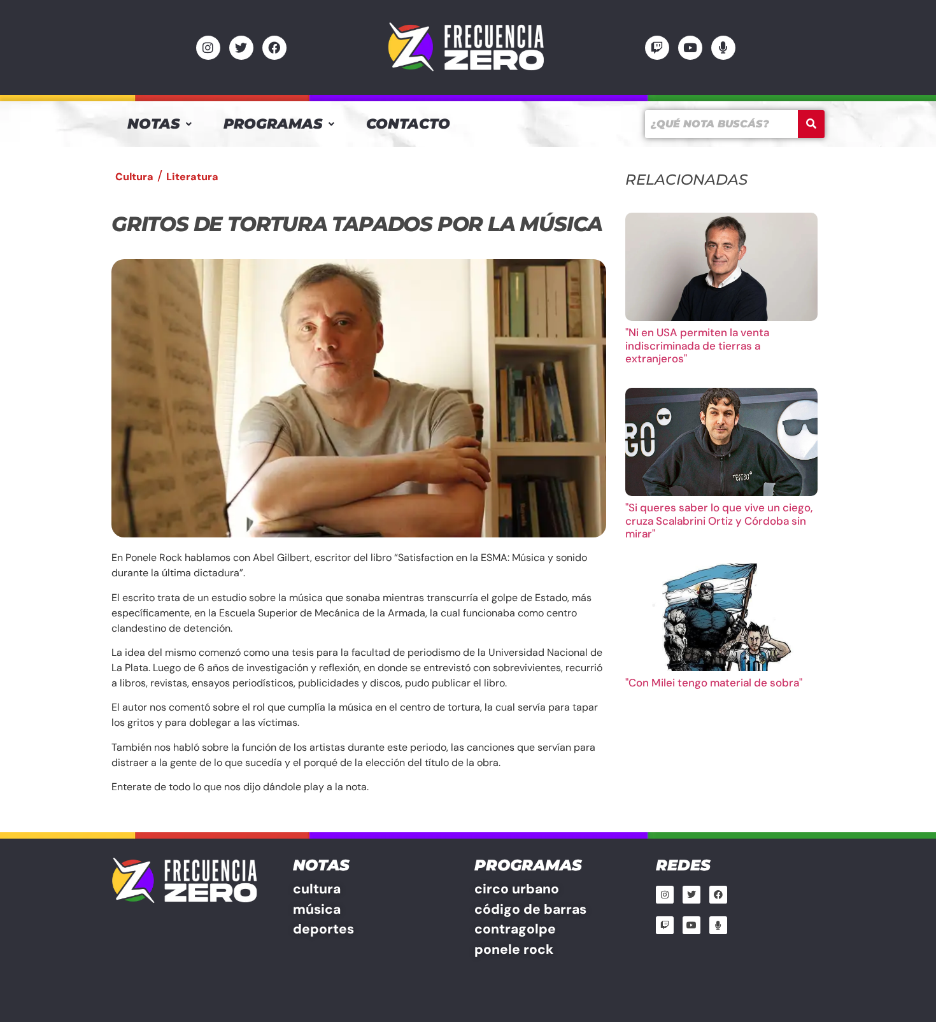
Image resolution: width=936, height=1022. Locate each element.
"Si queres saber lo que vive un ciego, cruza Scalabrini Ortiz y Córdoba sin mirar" (718, 520)
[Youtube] (690, 48)
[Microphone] (723, 48)
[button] (159, 124)
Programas (272, 123)
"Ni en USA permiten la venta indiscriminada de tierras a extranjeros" (697, 345)
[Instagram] (208, 48)
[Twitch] (657, 48)
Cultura (134, 176)
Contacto (408, 123)
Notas (153, 123)
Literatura (192, 176)
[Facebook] (274, 48)
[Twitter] (241, 48)
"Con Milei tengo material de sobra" (713, 683)
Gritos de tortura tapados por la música (356, 223)
